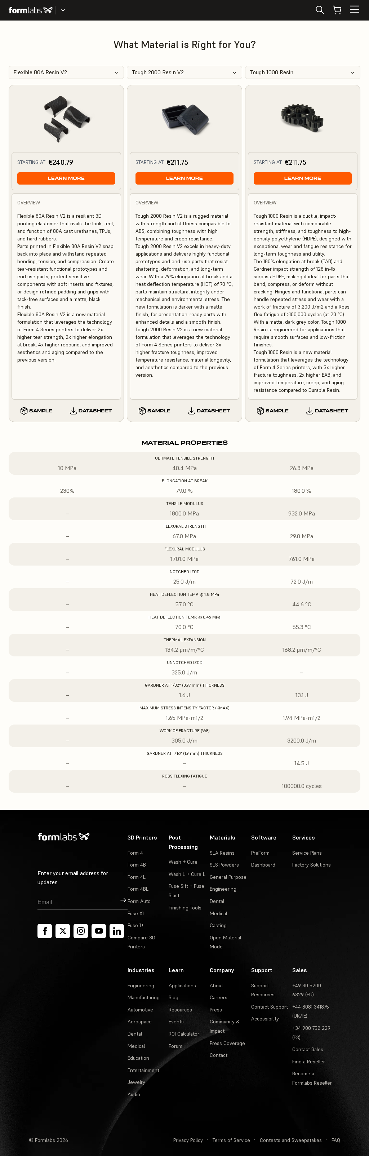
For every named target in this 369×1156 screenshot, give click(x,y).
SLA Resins (222, 853)
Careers (218, 997)
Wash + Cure (183, 862)
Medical (218, 913)
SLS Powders (224, 865)
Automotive (140, 1009)
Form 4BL (138, 889)
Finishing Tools (185, 907)
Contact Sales (307, 1049)
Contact (218, 1055)
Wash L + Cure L (187, 874)
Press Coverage (227, 1043)
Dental (217, 901)
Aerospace (140, 1021)
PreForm (260, 853)
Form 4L (137, 877)
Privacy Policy (188, 1140)
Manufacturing (144, 997)
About (216, 985)
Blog (173, 997)
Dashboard (263, 865)
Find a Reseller (308, 1061)
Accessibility (265, 1018)
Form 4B (137, 865)
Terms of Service (231, 1140)
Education (138, 1058)
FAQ (336, 1140)
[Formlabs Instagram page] (81, 931)
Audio (134, 1094)
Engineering (223, 889)
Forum (175, 1046)
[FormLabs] (31, 10)
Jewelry (136, 1082)
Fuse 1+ (136, 925)
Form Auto (139, 901)
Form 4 (135, 853)
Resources (180, 1009)
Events (176, 1021)
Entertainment (143, 1070)
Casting (218, 925)
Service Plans (307, 853)
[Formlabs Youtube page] (99, 931)
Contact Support (269, 1007)
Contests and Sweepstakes (291, 1140)
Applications (182, 985)
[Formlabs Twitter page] (62, 931)
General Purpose (228, 877)
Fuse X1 (136, 913)
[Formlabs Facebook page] (44, 931)
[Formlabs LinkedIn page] (117, 931)
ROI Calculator (184, 1034)
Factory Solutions (311, 865)
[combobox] (66, 72)
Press (216, 1009)
